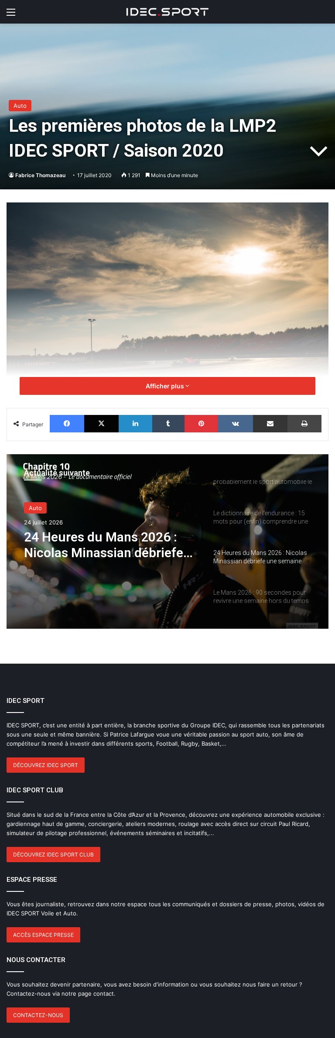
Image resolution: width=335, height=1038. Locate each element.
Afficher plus (165, 386)
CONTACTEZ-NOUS (38, 1015)
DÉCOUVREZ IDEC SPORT (45, 765)
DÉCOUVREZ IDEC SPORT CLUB (53, 854)
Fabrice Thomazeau (40, 175)
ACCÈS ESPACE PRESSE (43, 935)
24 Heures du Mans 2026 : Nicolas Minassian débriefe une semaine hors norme (103, 545)
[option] (167, 541)
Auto (20, 105)
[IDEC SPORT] (167, 11)
